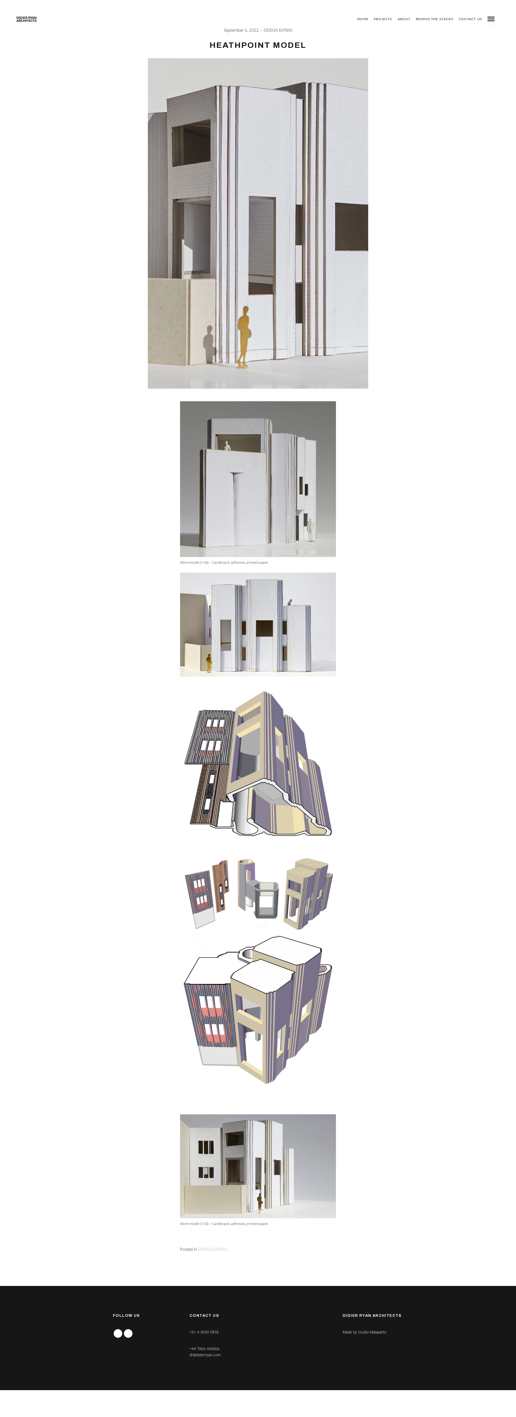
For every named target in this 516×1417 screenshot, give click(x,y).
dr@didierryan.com (205, 1354)
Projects (383, 19)
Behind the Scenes (434, 19)
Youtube (128, 1332)
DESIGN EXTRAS (278, 30)
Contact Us (470, 19)
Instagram (118, 1332)
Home (362, 19)
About (404, 19)
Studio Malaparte (372, 1332)
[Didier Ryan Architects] (26, 19)
